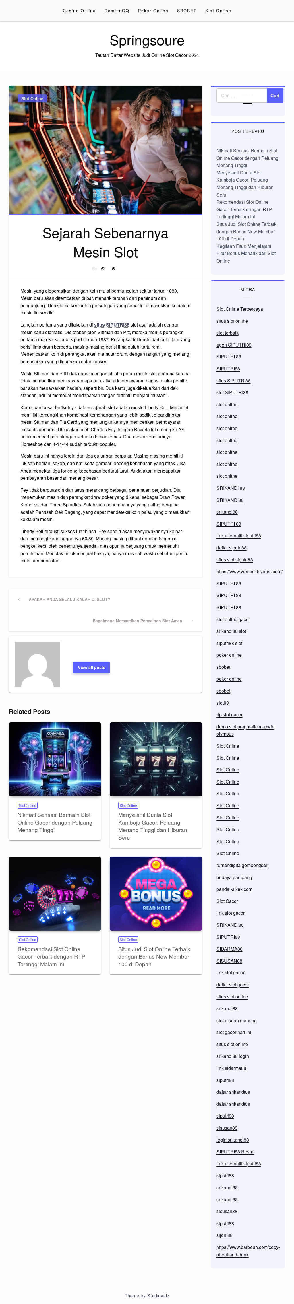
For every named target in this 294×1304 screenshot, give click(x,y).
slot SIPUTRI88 (232, 392)
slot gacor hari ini (233, 1032)
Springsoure (147, 39)
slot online (226, 404)
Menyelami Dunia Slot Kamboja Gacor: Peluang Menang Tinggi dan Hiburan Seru (152, 826)
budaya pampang (234, 877)
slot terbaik (227, 332)
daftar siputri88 (231, 547)
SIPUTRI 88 (228, 356)
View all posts (91, 667)
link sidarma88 (231, 1068)
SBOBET (187, 10)
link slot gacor (230, 913)
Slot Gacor (227, 901)
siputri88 (225, 1080)
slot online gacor (233, 619)
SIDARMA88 (229, 948)
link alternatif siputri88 (238, 535)
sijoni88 (224, 1235)
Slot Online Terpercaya (239, 309)
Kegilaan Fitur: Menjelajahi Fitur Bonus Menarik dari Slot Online (246, 253)
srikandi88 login (232, 1056)
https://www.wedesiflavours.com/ (249, 571)
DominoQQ (117, 10)
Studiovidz (158, 1296)
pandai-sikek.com (234, 889)
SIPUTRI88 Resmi (235, 1151)
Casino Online (79, 10)
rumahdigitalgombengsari (242, 865)
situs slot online (232, 321)
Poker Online (153, 10)
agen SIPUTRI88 (234, 344)
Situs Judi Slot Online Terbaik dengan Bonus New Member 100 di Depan (154, 956)
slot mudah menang (236, 1020)
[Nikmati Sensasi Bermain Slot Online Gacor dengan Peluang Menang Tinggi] (55, 759)
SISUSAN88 (229, 960)
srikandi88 (227, 511)
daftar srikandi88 (233, 1092)
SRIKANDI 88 (230, 488)
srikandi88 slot (231, 631)
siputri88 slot (229, 643)
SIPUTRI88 (228, 368)
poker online (229, 655)
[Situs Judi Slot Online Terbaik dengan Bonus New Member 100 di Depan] (156, 894)
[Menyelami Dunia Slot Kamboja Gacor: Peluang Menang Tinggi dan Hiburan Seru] (156, 759)
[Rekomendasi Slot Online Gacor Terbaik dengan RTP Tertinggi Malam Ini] (55, 894)
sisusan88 (226, 1127)
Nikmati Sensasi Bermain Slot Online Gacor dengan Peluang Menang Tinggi (55, 822)
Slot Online (218, 10)
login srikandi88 (232, 1139)
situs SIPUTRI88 (111, 324)
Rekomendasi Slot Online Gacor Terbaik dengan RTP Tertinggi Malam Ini (51, 956)
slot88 (222, 702)
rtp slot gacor (229, 714)
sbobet (223, 667)
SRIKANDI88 (230, 500)
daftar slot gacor (232, 984)
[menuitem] (79, 10)
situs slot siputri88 (234, 559)
